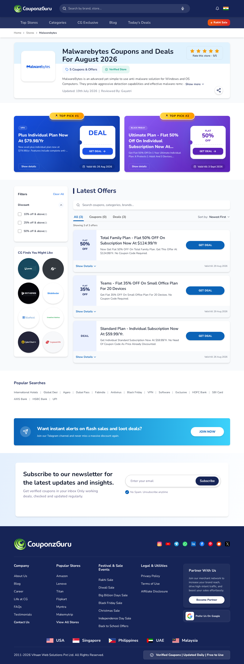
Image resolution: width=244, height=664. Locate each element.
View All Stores (67, 622)
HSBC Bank (40, 399)
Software (164, 392)
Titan (59, 591)
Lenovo (61, 584)
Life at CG (21, 599)
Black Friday (134, 392)
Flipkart (61, 599)
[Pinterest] (210, 544)
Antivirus (116, 392)
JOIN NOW (207, 432)
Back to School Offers (113, 626)
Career (18, 591)
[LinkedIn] (193, 544)
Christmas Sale (109, 611)
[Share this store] (218, 90)
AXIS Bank (20, 399)
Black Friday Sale (110, 603)
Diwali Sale (106, 587)
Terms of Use (150, 584)
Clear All (58, 194)
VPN (150, 392)
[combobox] (122, 8)
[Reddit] (219, 544)
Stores (30, 33)
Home (17, 33)
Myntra (61, 607)
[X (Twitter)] (227, 544)
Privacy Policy (150, 576)
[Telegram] (176, 544)
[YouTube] (168, 544)
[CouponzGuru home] (33, 8)
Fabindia (100, 392)
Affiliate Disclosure (154, 591)
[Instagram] (159, 544)
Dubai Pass (82, 392)
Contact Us (22, 622)
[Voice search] (182, 8)
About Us (20, 576)
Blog (17, 584)
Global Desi (50, 392)
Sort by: (212, 217)
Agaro (66, 392)
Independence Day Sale (115, 618)
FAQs (18, 607)
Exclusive (181, 392)
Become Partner (206, 600)
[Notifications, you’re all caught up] (217, 8)
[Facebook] (202, 544)
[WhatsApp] (185, 544)
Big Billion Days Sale (113, 595)
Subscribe (207, 481)
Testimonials (23, 614)
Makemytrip (64, 614)
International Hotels (26, 392)
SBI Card (217, 392)
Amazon (62, 576)
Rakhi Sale (220, 22)
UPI (55, 399)
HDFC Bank (199, 392)
